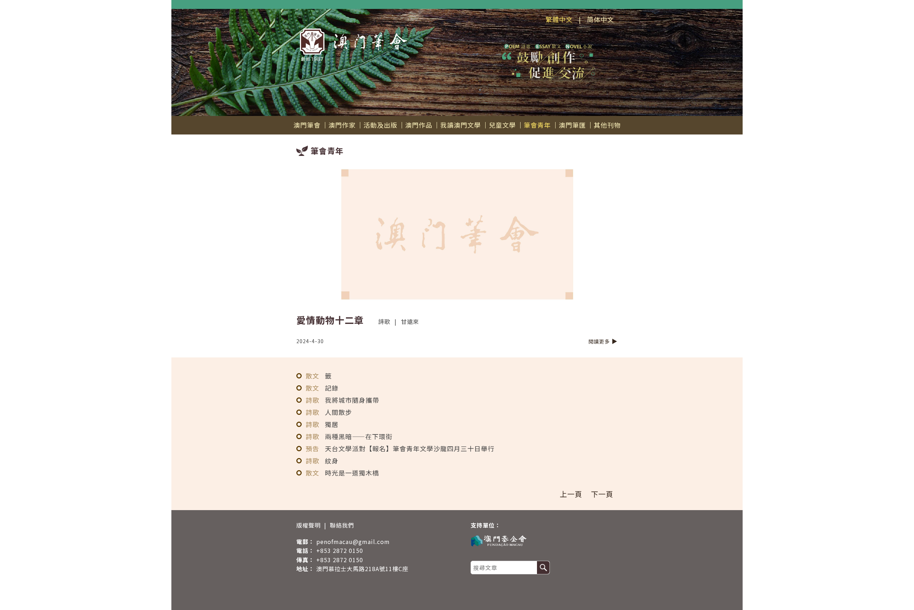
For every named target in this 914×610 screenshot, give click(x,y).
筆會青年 (537, 124)
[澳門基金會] (541, 540)
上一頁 (571, 494)
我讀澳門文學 (460, 124)
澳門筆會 (307, 124)
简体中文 (600, 19)
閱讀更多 (599, 341)
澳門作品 (418, 124)
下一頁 (602, 494)
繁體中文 (559, 19)
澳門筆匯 (572, 124)
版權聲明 (308, 525)
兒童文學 (502, 124)
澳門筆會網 (353, 44)
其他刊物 (607, 124)
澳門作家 (342, 124)
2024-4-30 (310, 341)
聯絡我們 (342, 525)
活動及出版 (380, 124)
